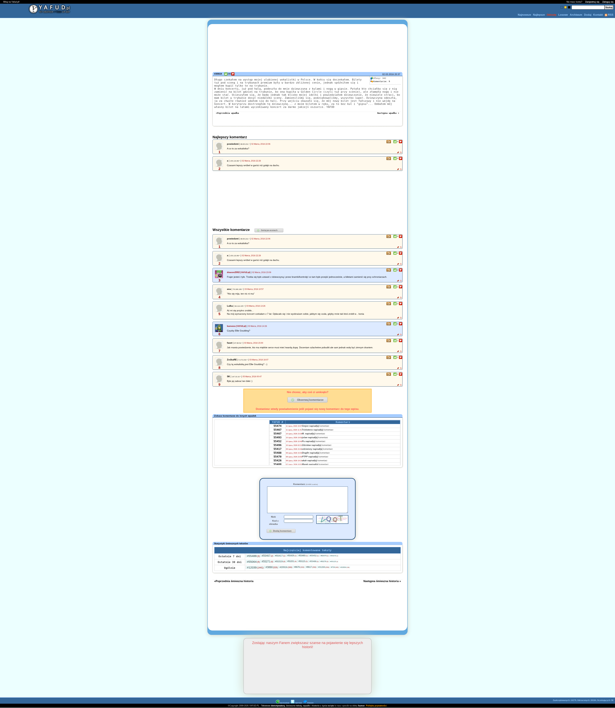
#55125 (334, 561)
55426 (278, 460)
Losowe (563, 14)
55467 (278, 429)
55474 (278, 425)
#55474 (324, 556)
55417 (278, 449)
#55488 (253, 556)
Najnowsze (524, 14)
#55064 (253, 561)
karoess (231, 326)
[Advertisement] (63, 354)
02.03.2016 (388, 74)
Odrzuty (551, 14)
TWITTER (298, 703)
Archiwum (576, 14)
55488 (278, 452)
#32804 (344, 567)
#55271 (267, 561)
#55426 (292, 555)
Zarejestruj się (592, 2)
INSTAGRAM (284, 703)
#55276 (324, 561)
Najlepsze (539, 14)
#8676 (299, 567)
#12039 (255, 567)
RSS (610, 14)
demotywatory (278, 705)
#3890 (272, 567)
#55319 (280, 561)
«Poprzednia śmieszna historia (233, 581)
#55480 (303, 555)
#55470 (334, 556)
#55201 (292, 561)
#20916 (286, 567)
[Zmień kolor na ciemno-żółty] (565, 7)
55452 (278, 441)
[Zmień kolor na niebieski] (562, 7)
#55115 (303, 561)
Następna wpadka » (388, 113)
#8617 (311, 567)
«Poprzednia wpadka (227, 113)
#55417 (280, 555)
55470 (278, 456)
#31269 (323, 567)
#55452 (314, 556)
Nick (273, 516)
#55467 (267, 555)
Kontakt (598, 14)
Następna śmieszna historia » (382, 581)
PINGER (310, 703)
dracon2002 (233, 272)
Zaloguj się (607, 2)
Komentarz (305, 484)
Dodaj (587, 14)
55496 (278, 445)
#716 (335, 567)
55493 (278, 437)
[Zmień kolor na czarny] (569, 7)
